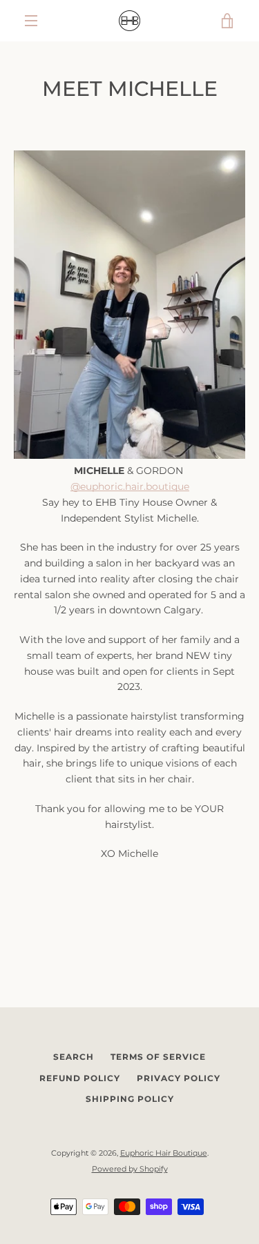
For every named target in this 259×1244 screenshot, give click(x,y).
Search (73, 1057)
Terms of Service (158, 1057)
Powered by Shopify (130, 1169)
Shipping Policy (130, 1099)
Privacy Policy (178, 1078)
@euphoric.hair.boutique (129, 486)
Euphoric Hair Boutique (163, 1153)
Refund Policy (79, 1078)
